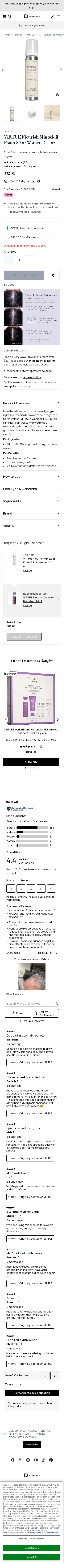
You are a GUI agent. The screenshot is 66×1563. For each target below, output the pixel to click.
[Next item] (57, 719)
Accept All (31, 1557)
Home (7, 34)
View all (56, 189)
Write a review (12, 166)
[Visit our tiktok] (43, 1460)
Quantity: (10, 252)
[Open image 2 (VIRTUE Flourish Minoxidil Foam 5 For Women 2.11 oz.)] (32, 113)
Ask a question (32, 166)
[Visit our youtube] (36, 1460)
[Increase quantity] (30, 259)
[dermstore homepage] (32, 16)
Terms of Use (51, 1532)
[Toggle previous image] (2, 69)
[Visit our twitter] (20, 1460)
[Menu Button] (3, 16)
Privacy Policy (34, 1532)
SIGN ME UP (31, 1444)
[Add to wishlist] (54, 275)
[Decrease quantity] (9, 259)
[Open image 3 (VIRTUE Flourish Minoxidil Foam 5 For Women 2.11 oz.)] (52, 113)
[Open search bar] (9, 16)
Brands (18, 34)
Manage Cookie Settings (32, 1538)
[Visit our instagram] (28, 1460)
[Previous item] (5, 719)
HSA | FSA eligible (19, 181)
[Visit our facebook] (12, 1460)
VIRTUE (30, 34)
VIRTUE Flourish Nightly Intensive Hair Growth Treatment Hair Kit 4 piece (31, 731)
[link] (52, 16)
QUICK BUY (31, 762)
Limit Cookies (32, 1547)
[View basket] (58, 16)
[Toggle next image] (61, 69)
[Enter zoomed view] (58, 95)
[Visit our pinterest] (51, 1460)
